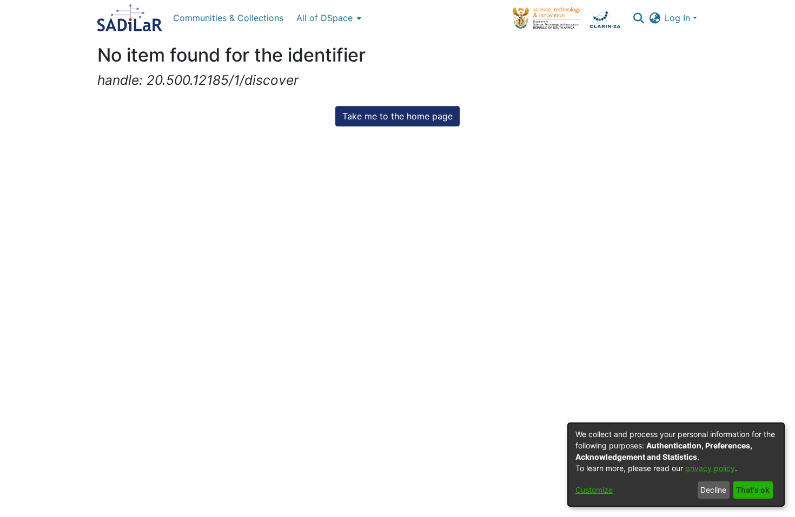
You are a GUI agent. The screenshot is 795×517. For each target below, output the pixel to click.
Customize (594, 489)
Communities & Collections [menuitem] (228, 17)
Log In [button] (679, 17)
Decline (713, 489)
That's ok (753, 489)
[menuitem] (327, 17)
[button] (638, 17)
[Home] (129, 17)
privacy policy (710, 468)
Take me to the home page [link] (397, 116)
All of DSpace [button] (324, 17)
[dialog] (676, 464)
